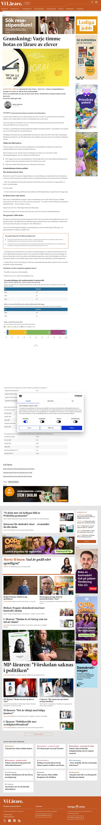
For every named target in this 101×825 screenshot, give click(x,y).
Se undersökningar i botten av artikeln (15, 168)
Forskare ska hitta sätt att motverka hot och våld (17, 472)
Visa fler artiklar (38, 734)
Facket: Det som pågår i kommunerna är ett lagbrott (18, 469)
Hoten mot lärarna (13, 482)
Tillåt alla (72, 427)
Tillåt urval (50, 427)
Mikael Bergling (17, 104)
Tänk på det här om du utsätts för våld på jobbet (17, 476)
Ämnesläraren (14, 9)
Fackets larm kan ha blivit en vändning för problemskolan (28, 113)
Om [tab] (73, 401)
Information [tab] (50, 401)
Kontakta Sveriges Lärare (75, 817)
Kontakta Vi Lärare (7, 814)
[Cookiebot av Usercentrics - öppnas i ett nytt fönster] (75, 396)
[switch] (42, 422)
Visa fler (86, 541)
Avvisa (29, 427)
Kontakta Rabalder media (43, 815)
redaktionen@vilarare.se (9, 816)
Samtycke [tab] (28, 401)
